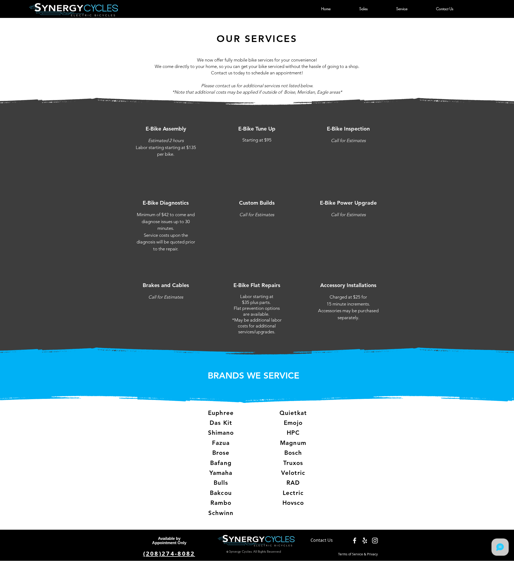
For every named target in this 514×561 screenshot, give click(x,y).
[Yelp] (365, 540)
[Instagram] (375, 540)
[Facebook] (354, 540)
